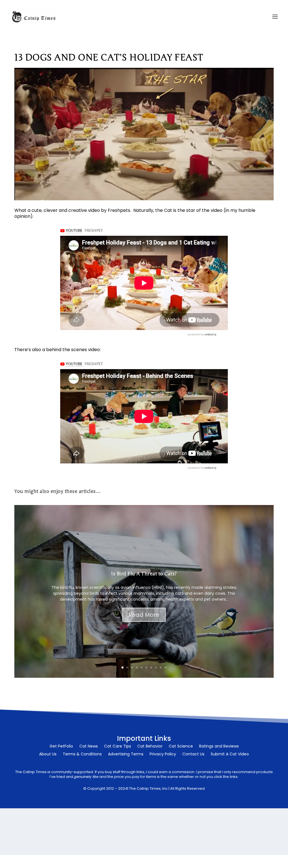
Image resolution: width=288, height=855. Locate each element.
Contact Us (193, 754)
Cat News (88, 746)
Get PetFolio (61, 746)
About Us (48, 754)
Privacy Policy (163, 754)
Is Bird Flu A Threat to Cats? (144, 574)
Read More (144, 615)
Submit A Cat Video (230, 754)
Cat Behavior (150, 746)
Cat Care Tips (117, 746)
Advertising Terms (125, 754)
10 (165, 667)
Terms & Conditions (82, 754)
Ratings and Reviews (219, 746)
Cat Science (181, 746)
